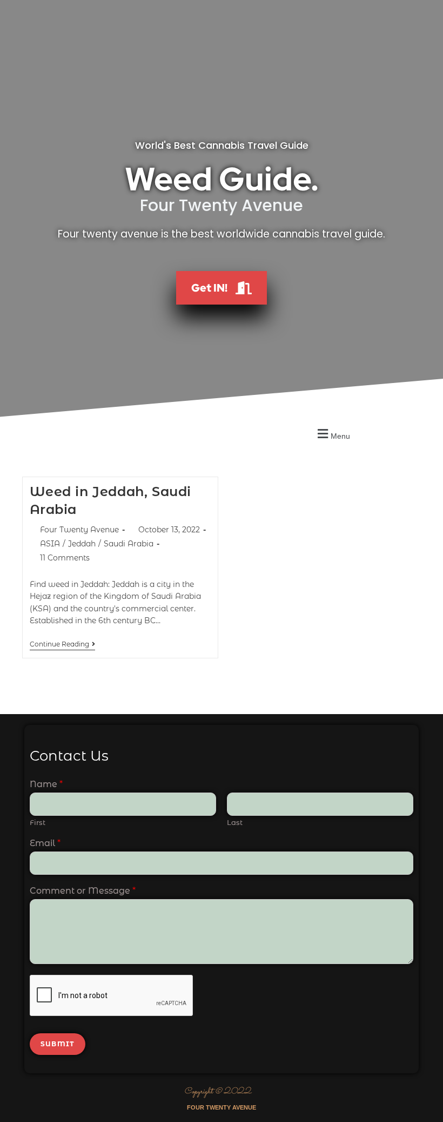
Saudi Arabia (128, 544)
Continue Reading (62, 644)
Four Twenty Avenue (79, 529)
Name (46, 784)
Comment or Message (83, 891)
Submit (58, 1044)
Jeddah (82, 544)
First (37, 822)
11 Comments (65, 558)
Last (235, 822)
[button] (332, 434)
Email (45, 843)
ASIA (50, 544)
